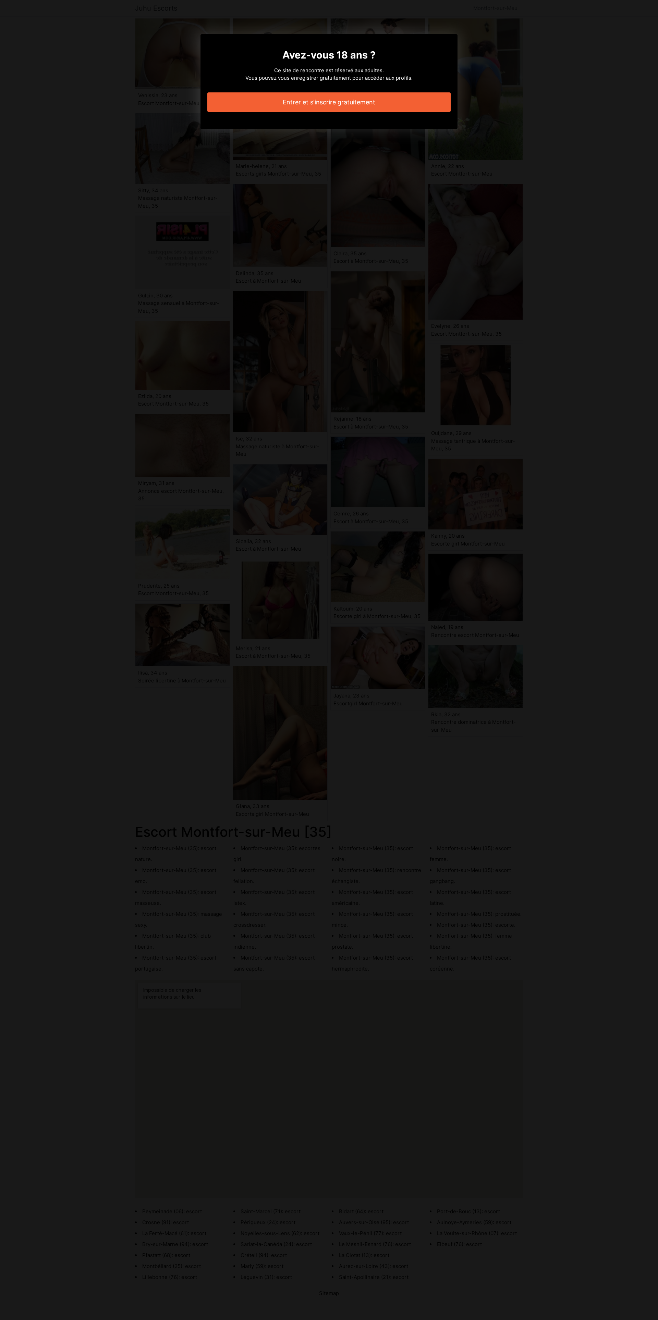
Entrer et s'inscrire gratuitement (329, 102)
